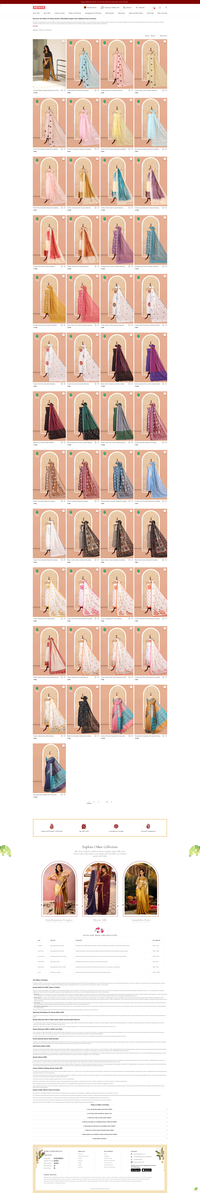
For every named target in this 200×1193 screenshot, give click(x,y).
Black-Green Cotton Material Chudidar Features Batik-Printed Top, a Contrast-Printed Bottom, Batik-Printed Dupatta (79, 560)
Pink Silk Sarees (103, 1181)
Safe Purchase (108, 1158)
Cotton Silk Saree (115, 1179)
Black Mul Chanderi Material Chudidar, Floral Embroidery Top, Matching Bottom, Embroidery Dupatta (80, 736)
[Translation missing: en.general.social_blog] (62, 1158)
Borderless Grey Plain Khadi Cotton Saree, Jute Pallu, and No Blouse (91, 961)
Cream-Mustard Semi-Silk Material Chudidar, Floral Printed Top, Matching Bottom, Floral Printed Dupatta (45, 619)
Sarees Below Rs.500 (55, 961)
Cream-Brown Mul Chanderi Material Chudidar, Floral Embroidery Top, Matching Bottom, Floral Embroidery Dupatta (112, 325)
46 (107, 802)
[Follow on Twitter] (59, 1158)
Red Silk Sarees (60, 1181)
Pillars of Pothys (75, 13)
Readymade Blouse (59, 1177)
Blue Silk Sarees (125, 1181)
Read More (35, 25)
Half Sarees (109, 13)
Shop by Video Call (139, 1162)
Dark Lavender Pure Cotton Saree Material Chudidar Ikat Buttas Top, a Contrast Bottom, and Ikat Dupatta (148, 384)
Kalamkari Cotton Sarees (128, 1179)
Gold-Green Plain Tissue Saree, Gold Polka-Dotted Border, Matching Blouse (93, 972)
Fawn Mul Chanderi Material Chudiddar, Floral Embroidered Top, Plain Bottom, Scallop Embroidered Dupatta (45, 149)
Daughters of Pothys (93, 13)
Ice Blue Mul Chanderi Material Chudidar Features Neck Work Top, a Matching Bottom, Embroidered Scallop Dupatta (147, 501)
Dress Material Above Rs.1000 (57, 951)
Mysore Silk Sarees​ (112, 1177)
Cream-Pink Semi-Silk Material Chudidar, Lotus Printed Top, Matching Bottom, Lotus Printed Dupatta (147, 677)
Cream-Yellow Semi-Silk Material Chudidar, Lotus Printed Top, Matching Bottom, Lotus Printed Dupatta (45, 736)
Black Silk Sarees (70, 1181)
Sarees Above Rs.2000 (55, 972)
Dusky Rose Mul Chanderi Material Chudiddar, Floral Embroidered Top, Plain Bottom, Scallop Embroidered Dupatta (113, 90)
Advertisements (108, 1165)
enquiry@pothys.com (139, 1154)
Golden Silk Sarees (93, 1181)
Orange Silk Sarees (60, 1183)
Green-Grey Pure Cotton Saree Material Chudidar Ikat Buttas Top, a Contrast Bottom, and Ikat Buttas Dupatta (113, 443)
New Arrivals (162, 13)
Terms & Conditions (109, 1160)
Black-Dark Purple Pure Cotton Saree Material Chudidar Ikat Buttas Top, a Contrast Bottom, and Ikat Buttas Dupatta (112, 384)
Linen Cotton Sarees (145, 1177)
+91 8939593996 (147, 1156)
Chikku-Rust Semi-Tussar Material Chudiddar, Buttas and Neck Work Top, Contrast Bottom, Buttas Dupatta (79, 266)
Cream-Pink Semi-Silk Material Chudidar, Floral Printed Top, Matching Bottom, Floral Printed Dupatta (79, 619)
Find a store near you (53, 1151)
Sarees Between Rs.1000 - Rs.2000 (58, 956)
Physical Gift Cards (83, 1156)
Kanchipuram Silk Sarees (72, 1177)
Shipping (106, 1156)
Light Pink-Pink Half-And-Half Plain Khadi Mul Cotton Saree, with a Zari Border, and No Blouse (98, 967)
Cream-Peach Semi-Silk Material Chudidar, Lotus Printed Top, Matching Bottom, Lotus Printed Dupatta (114, 677)
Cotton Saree (59, 13)
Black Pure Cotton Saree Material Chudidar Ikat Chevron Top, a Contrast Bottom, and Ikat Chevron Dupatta (45, 443)
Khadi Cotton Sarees (132, 1177)
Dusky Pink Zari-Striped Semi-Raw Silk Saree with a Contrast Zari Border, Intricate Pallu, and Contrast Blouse (113, 736)
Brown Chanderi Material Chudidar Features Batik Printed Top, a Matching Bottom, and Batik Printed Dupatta (45, 501)
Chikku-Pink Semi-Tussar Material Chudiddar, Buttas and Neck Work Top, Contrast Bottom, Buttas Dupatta (45, 266)
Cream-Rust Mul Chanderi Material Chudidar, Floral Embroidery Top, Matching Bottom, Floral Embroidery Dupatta (78, 384)
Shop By (150, 13)
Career (80, 1165)
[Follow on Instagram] (56, 1158)
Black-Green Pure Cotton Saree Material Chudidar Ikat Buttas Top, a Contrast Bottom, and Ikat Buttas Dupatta (79, 443)
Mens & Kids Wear (136, 13)
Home (35, 30)
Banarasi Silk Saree (77, 1179)
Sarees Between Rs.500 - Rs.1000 (58, 967)
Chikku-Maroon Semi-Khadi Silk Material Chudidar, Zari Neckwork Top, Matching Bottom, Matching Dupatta (45, 677)
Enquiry (80, 1158)
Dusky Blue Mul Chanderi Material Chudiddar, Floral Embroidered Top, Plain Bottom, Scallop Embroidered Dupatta (79, 90)
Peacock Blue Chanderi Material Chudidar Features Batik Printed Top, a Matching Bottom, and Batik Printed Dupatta (114, 501)
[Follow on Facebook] (54, 1158)
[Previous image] (35, 64)
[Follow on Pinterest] (61, 1158)
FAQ (105, 1154)
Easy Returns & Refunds (100, 2)
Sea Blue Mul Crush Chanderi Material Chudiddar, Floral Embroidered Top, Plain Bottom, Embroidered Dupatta (147, 266)
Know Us (80, 1154)
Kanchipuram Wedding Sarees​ (52, 1179)
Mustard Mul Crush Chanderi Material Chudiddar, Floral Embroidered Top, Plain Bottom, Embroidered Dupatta (46, 325)
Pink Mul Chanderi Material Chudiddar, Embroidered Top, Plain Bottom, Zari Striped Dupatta (79, 149)
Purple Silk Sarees (136, 1181)
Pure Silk (36, 13)
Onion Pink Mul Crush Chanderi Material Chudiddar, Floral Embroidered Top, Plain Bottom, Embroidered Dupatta (79, 325)
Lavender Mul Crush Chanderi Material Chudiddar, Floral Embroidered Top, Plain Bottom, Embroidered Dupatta (113, 266)
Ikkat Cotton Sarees (89, 1179)
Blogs (79, 1162)
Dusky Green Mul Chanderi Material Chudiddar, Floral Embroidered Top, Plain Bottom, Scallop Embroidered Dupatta (147, 90)
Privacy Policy (108, 1162)
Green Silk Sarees (81, 1181)
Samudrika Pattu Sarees (98, 1177)
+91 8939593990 (137, 1156)
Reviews (80, 1167)
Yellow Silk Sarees (114, 1181)
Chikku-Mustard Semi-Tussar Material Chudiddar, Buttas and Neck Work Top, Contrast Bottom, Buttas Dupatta (79, 208)
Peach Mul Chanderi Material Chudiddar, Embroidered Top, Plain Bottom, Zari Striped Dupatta (45, 208)
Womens (121, 13)
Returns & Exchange (109, 1167)
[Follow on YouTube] (57, 1158)
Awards (80, 1160)
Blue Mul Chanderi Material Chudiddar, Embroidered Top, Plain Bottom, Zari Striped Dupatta (147, 149)
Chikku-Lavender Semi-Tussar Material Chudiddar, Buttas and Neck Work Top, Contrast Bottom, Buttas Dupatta (147, 208)
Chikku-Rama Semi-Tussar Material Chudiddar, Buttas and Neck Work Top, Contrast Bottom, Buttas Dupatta (113, 208)
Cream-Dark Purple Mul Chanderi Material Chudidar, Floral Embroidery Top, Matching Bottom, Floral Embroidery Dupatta (148, 325)
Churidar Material (86, 1177)
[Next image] (64, 64)
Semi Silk (47, 13)
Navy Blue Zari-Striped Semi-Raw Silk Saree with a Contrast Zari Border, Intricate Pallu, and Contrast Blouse (45, 795)
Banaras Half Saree (49, 1181)
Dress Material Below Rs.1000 (57, 945)
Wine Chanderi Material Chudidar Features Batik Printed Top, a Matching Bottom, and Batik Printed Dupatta (79, 501)
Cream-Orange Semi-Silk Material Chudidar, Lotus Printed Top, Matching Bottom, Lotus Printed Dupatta (79, 677)
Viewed (141, 7)
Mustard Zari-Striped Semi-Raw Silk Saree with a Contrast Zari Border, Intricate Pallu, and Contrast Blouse (148, 736)
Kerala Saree (122, 1177)
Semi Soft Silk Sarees (142, 1179)
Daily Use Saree (66, 1179)
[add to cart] (64, 90)
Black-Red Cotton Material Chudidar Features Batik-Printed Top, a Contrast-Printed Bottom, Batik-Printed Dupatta (147, 560)
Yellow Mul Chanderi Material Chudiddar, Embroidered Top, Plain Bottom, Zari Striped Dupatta (113, 149)
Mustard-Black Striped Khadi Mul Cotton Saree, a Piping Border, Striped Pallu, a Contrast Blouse (46, 90)
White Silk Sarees (48, 1183)
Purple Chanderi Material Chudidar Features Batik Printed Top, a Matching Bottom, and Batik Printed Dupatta (147, 443)
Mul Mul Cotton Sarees (102, 1179)
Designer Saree (48, 1177)
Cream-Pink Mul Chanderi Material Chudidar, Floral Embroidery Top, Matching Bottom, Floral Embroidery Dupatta (44, 384)
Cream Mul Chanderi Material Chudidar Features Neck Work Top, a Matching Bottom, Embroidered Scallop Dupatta (45, 560)
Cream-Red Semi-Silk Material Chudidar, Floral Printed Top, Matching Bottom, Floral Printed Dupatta (147, 619)
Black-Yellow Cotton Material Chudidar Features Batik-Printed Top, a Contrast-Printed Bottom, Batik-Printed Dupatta (113, 560)
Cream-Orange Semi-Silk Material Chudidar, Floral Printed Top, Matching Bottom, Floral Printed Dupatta (113, 619)
